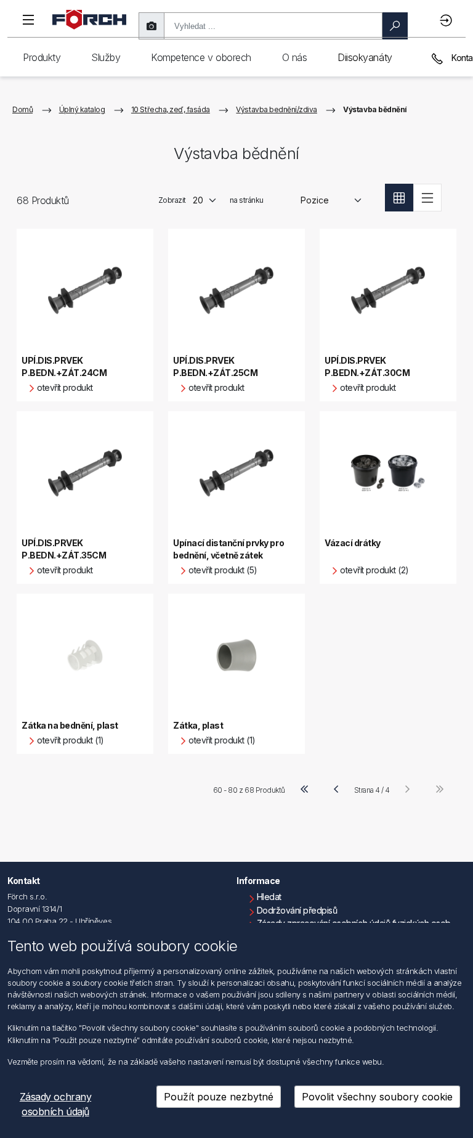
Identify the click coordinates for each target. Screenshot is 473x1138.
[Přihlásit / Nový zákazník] (448, 20)
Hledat (269, 896)
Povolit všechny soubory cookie (377, 1097)
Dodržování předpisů (297, 910)
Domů (22, 109)
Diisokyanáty (365, 57)
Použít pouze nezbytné (218, 1097)
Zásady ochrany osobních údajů (55, 1104)
